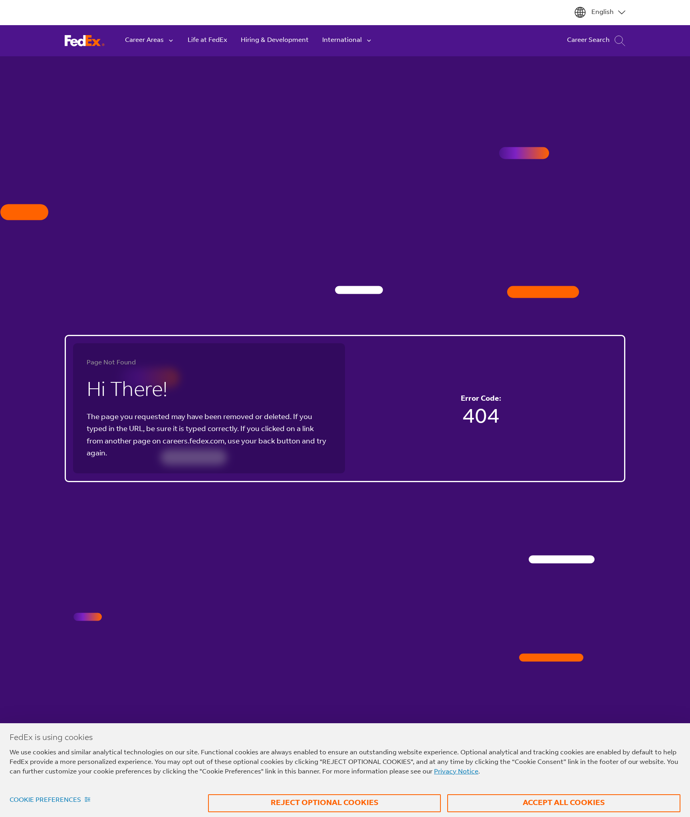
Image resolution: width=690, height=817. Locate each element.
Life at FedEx (207, 40)
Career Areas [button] (144, 40)
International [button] (342, 40)
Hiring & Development (275, 40)
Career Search (588, 40)
